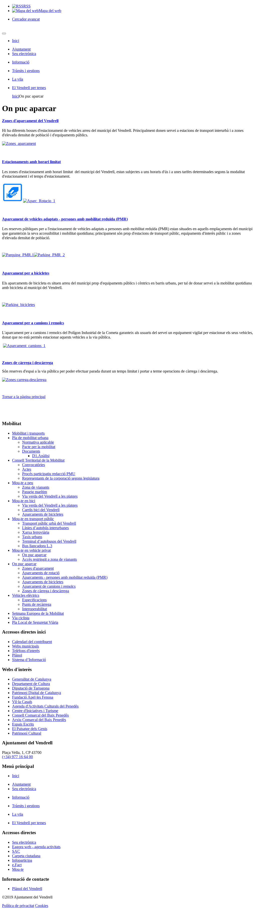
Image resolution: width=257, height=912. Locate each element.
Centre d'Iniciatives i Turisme (35, 711)
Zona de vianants (35, 487)
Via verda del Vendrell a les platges (50, 496)
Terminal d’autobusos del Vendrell (49, 541)
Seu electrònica (24, 54)
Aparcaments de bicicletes (42, 514)
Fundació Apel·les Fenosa (32, 697)
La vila (17, 79)
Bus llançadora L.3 (37, 546)
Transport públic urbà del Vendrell (49, 523)
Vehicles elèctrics (25, 595)
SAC (16, 851)
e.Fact (17, 865)
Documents (31, 451)
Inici (15, 41)
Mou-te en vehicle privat (31, 550)
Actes (26, 469)
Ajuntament (21, 49)
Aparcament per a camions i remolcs (33, 323)
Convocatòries (33, 465)
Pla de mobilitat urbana (30, 438)
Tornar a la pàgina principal (23, 397)
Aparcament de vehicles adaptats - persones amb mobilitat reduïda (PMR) (65, 219)
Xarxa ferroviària (35, 532)
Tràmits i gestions (26, 71)
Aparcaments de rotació (40, 573)
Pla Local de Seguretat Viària (35, 622)
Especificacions (34, 600)
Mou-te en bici (23, 501)
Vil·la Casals (22, 702)
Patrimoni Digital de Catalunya (36, 693)
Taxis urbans (32, 537)
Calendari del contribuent (32, 642)
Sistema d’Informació (29, 660)
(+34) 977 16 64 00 (17, 757)
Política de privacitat (18, 905)
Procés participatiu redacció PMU (48, 474)
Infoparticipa (22, 860)
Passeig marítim (34, 492)
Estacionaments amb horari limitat (31, 162)
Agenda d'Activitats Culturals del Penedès (45, 706)
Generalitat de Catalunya (31, 679)
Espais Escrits (23, 724)
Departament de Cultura (31, 684)
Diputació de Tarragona (30, 688)
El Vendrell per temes (29, 88)
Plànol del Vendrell (27, 888)
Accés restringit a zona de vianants (49, 559)
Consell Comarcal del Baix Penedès (40, 715)
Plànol (17, 655)
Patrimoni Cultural (26, 733)
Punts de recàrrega (36, 604)
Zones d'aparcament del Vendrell (30, 121)
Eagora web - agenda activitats (36, 847)
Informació (20, 62)
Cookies (41, 905)
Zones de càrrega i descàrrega (27, 363)
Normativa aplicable (38, 442)
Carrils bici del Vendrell (40, 510)
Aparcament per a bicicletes (25, 273)
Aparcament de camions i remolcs (49, 586)
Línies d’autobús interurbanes (45, 528)
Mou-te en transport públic (33, 519)
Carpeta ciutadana (26, 856)
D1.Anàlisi (40, 456)
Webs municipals (25, 646)
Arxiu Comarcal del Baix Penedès (39, 720)
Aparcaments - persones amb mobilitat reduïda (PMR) (64, 577)
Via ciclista (20, 618)
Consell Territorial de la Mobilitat (38, 460)
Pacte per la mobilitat (38, 447)
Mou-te (18, 869)
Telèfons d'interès (26, 651)
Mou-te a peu (22, 483)
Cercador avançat (26, 19)
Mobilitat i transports (28, 433)
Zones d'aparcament (38, 568)
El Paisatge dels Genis (29, 729)
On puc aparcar (34, 555)
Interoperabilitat (34, 609)
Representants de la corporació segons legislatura (60, 478)
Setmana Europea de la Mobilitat (38, 613)
